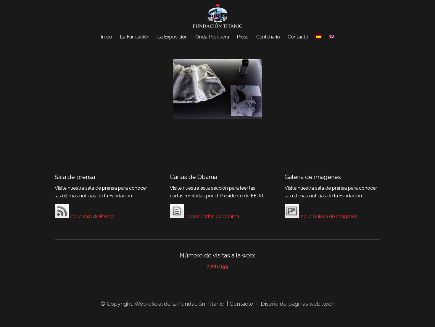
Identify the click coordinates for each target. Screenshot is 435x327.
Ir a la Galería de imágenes (328, 216)
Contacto (242, 303)
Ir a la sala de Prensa (92, 216)
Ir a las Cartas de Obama (211, 216)
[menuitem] (106, 37)
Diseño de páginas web (290, 303)
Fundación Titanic (201, 303)
